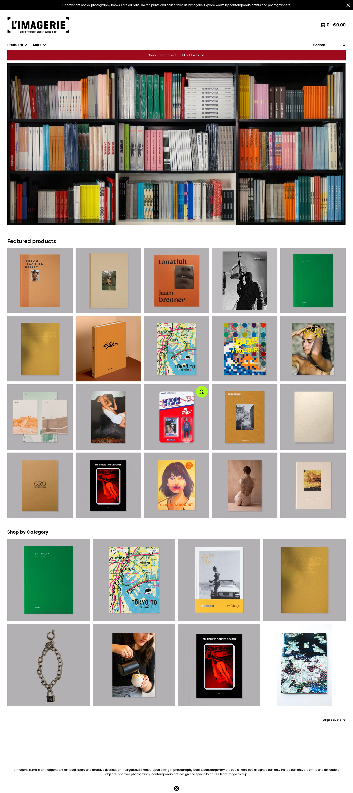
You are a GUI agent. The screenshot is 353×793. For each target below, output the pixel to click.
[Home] (40, 25)
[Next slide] (340, 141)
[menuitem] (17, 44)
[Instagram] (176, 788)
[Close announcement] (348, 5)
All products (332, 720)
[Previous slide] (12, 141)
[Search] (344, 44)
